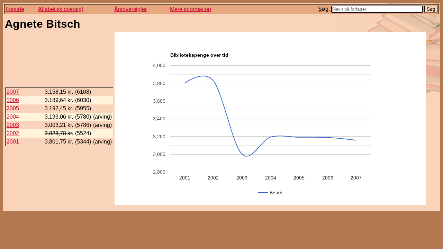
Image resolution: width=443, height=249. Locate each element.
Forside (15, 9)
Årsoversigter (130, 9)
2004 (13, 117)
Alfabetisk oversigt (60, 9)
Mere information (190, 9)
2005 (13, 108)
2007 (13, 92)
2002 (13, 133)
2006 (13, 100)
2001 (13, 142)
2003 (13, 125)
